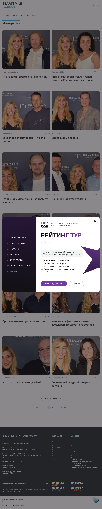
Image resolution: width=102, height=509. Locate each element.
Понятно (76, 284)
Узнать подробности (54, 284)
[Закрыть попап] (95, 221)
